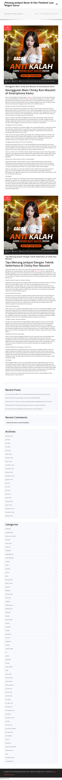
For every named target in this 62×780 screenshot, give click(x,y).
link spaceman (9, 594)
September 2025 (10, 476)
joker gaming (8, 579)
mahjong (7, 601)
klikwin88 (7, 590)
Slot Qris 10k (8, 725)
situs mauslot (9, 681)
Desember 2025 (9, 465)
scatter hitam (9, 667)
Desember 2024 (9, 508)
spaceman (8, 743)
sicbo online (8, 674)
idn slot (7, 572)
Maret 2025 (8, 497)
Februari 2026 (9, 457)
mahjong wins (9, 608)
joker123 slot (9, 583)
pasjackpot (8, 634)
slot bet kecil (8, 696)
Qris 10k (7, 638)
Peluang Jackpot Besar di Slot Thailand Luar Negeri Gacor (29, 4)
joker (6, 576)
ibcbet (7, 565)
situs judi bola (9, 677)
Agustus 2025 (9, 479)
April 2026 (8, 450)
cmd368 (7, 561)
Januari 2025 (8, 505)
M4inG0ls (8, 81)
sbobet (7, 656)
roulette (7, 645)
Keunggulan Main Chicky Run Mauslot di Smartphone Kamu (29, 86)
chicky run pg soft (38, 81)
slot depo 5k (8, 706)
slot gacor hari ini (9, 717)
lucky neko (8, 598)
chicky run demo (29, 81)
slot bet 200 (8, 692)
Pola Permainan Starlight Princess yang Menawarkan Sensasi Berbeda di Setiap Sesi (27, 394)
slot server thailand (10, 728)
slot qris (7, 721)
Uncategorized (9, 761)
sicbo (6, 670)
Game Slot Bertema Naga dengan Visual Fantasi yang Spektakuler (22, 398)
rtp (6, 652)
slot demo (8, 699)
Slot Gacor (8, 714)
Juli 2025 (7, 483)
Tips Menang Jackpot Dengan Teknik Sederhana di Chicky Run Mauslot (30, 258)
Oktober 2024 (9, 516)
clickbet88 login (9, 558)
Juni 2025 (7, 487)
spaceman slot (9, 750)
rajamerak (8, 641)
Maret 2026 (8, 454)
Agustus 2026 (9, 436)
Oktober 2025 (9, 472)
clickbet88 (8, 550)
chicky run (15, 81)
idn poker (7, 569)
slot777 (7, 739)
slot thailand (8, 736)
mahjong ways (9, 605)
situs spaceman (9, 685)
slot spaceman (9, 732)
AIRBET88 (8, 529)
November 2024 (9, 512)
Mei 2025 (7, 490)
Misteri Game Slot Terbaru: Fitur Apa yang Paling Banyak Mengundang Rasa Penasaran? (28, 401)
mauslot (7, 616)
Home (36, 13)
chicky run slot (46, 81)
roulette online (9, 648)
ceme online (8, 543)
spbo (6, 754)
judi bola (7, 587)
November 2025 (9, 468)
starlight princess (10, 757)
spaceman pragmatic (10, 746)
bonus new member (10, 536)
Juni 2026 (7, 443)
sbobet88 (8, 659)
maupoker (8, 612)
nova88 (7, 630)
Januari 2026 (8, 461)
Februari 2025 (9, 501)
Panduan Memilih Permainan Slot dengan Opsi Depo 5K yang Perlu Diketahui (25, 405)
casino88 (7, 539)
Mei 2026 (7, 447)
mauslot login (8, 619)
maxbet (7, 623)
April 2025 (8, 494)
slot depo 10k (9, 703)
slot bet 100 (8, 688)
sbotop (7, 663)
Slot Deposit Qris (10, 710)
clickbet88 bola (9, 554)
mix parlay (8, 627)
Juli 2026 (7, 439)
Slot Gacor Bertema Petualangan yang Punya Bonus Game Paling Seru (24, 409)
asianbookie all (9, 532)
